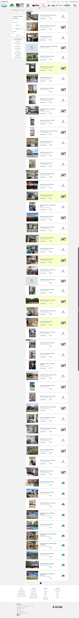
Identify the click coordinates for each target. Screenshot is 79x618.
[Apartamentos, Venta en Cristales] (32, 249)
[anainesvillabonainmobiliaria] (63, 483)
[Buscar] (23, 13)
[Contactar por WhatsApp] (50, 18)
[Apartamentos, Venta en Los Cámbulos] (32, 333)
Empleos (58, 594)
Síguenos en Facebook (45, 597)
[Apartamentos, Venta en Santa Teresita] (32, 16)
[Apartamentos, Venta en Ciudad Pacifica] (32, 407)
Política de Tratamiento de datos (20, 608)
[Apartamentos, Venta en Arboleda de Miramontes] (32, 514)
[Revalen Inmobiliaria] (75, 5)
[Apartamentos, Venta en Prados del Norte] (32, 375)
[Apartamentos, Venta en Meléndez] (32, 67)
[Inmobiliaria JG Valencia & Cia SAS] (43, 5)
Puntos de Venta (45, 591)
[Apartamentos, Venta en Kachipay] (32, 217)
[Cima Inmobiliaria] (51, 5)
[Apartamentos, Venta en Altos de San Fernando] (32, 365)
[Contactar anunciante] (51, 18)
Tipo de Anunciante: (14, 31)
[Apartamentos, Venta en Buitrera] (32, 195)
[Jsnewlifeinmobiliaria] (4, 5)
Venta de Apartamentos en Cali (21, 591)
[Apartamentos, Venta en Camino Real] (32, 281)
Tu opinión (78, 308)
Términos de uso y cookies (20, 610)
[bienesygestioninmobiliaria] (63, 16)
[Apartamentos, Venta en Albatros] (32, 525)
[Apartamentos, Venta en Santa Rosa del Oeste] (32, 206)
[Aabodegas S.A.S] (12, 5)
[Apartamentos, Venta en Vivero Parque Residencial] (32, 110)
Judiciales (57, 597)
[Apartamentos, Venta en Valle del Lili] (32, 228)
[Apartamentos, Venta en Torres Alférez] (32, 504)
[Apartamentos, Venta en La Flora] (32, 153)
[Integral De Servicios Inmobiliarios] (59, 5)
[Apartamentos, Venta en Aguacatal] (32, 290)
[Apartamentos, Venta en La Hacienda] (32, 121)
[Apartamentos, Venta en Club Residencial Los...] (32, 536)
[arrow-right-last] (56, 583)
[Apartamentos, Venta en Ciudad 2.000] (32, 301)
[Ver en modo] (61, 10)
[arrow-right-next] (54, 583)
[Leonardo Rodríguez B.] (67, 5)
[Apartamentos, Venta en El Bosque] (32, 89)
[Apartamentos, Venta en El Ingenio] (32, 185)
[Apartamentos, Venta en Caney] (32, 322)
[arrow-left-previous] (39, 583)
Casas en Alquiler (33, 591)
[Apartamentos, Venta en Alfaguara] (32, 99)
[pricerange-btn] (22, 27)
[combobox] (18, 13)
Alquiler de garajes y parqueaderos (33, 597)
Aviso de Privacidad (19, 609)
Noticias (58, 1)
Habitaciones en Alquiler (33, 594)
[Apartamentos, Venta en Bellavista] (32, 450)
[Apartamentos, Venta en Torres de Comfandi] (32, 48)
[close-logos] (39, 7)
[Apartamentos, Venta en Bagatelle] (32, 564)
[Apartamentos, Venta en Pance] (32, 37)
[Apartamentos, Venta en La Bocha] (32, 493)
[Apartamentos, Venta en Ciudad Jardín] (32, 26)
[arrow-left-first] (36, 583)
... (52, 583)
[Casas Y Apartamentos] (20, 5)
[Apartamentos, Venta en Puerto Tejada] (32, 397)
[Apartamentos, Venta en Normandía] (32, 57)
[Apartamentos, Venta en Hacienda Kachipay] (32, 131)
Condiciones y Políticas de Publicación (21, 607)
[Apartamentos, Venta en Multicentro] (32, 174)
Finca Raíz (48, 1)
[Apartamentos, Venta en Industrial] (32, 238)
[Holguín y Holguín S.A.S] (27, 5)
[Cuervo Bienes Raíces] (35, 5)
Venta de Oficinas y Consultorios (21, 594)
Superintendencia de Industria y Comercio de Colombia (23, 613)
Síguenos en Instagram (45, 599)
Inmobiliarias (54, 1)
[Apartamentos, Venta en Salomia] (32, 260)
